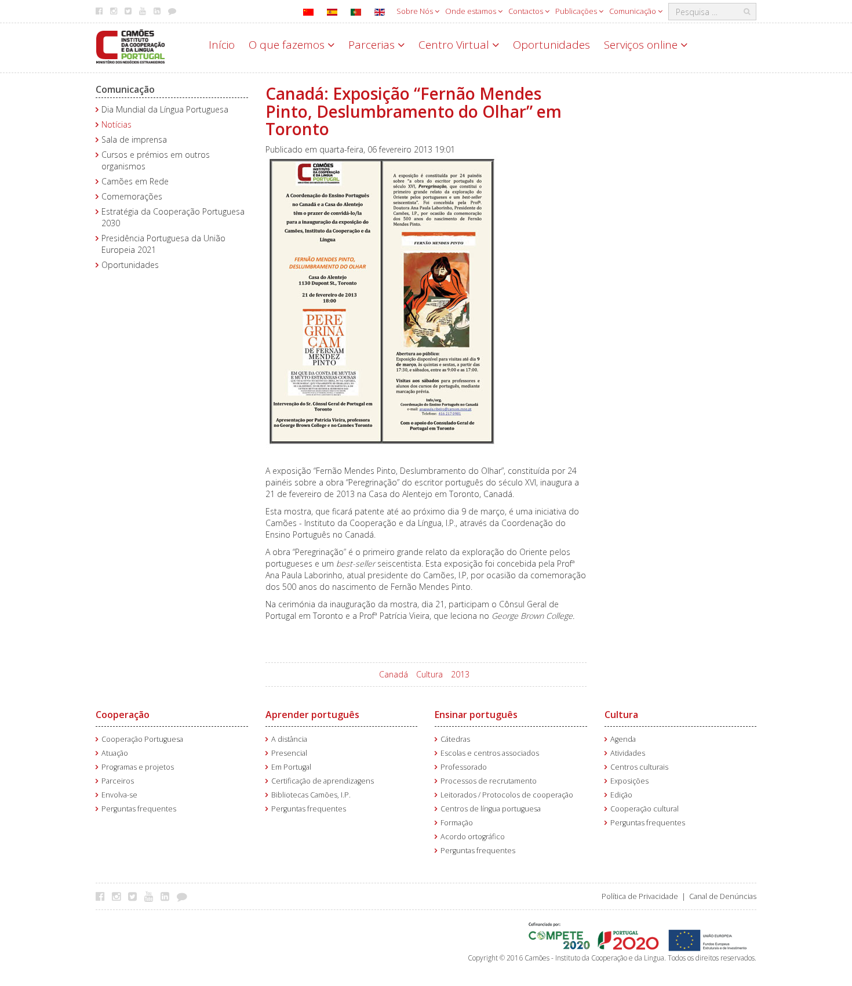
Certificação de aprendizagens (322, 781)
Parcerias (373, 44)
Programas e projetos (137, 767)
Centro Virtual (455, 44)
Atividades (627, 753)
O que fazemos (288, 44)
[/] (130, 45)
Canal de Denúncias (722, 896)
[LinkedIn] (168, 896)
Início (222, 44)
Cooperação (123, 714)
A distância (289, 739)
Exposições (629, 781)
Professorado (463, 767)
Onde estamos (471, 11)
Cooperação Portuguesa (142, 739)
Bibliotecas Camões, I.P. (311, 795)
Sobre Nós (415, 11)
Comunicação (633, 11)
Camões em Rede (135, 181)
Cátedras (455, 739)
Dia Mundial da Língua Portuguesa (164, 109)
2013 (460, 674)
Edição (621, 795)
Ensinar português (476, 714)
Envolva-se (119, 795)
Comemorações (131, 196)
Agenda (623, 739)
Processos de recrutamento (488, 781)
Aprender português (312, 714)
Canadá (393, 674)
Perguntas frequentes (138, 809)
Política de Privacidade (640, 896)
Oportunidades (551, 44)
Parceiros (117, 781)
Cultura (429, 674)
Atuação (114, 753)
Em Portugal (291, 767)
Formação (456, 823)
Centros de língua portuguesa (490, 809)
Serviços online (642, 44)
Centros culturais (639, 767)
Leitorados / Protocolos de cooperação (506, 795)
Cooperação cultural (644, 809)
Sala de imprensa (134, 139)
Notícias (116, 124)
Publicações (577, 11)
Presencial (289, 753)
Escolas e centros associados (489, 753)
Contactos (526, 11)
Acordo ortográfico (472, 837)
